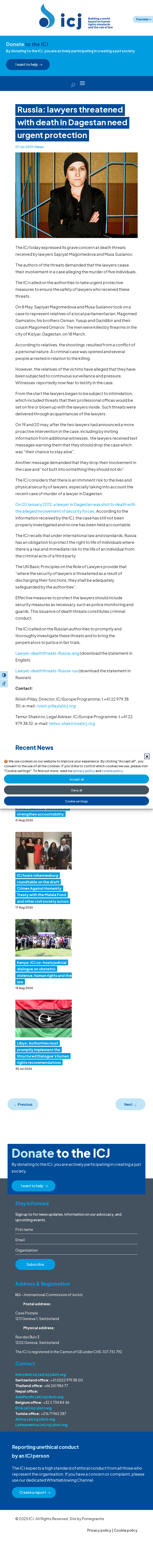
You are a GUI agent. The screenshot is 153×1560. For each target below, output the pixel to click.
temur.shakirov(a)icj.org (72, 723)
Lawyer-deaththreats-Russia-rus (46, 670)
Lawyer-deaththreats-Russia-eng (47, 653)
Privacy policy (99, 1530)
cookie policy (112, 771)
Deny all (76, 790)
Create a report (32, 1492)
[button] (147, 756)
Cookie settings (76, 801)
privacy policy (84, 771)
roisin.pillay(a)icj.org (56, 705)
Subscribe (35, 1264)
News (39, 147)
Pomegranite (93, 1518)
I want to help (27, 64)
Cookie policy (126, 1530)
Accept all (77, 779)
